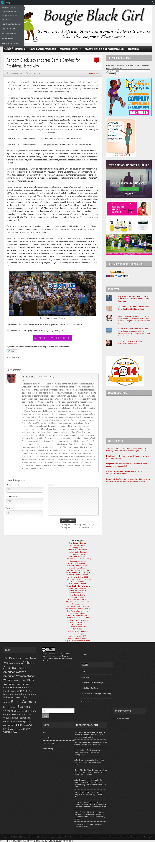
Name (13, 485)
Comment (51, 485)
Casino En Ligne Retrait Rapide (9, 29)
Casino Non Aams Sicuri (78, 627)
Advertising (20, 49)
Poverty (6, 725)
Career (7, 711)
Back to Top (146, 837)
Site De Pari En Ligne (77, 613)
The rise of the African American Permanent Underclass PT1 (130, 342)
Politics (92, 73)
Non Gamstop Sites (11, 24)
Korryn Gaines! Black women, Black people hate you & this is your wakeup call (89, 794)
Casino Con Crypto (78, 554)
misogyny (14, 721)
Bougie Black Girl (16, 73)
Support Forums (9, 15)
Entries (46, 738)
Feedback (6, 19)
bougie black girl (10, 707)
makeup (6, 721)
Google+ (84, 654)
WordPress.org (47, 749)
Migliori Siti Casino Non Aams (77, 602)
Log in (44, 732)
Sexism (12, 728)
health (28, 718)
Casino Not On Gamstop (77, 552)
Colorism (31, 711)
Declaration (133, 49)
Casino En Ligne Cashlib (77, 638)
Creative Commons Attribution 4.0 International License (57, 658)
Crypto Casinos (77, 604)
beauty (16, 680)
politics (28, 721)
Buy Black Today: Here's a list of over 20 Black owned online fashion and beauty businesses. (133, 298)
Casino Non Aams (77, 624)
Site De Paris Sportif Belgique (77, 606)
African (18, 663)
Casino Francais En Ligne (77, 622)
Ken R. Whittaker (67, 837)
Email (12, 496)
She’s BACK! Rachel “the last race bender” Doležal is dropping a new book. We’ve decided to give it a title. (126, 449)
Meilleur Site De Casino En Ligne (77, 572)
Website (9, 508)
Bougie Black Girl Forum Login (43, 49)
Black (24, 680)
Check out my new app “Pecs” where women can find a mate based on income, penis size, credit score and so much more (90, 804)
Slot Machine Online (77, 545)
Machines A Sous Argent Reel (10, 44)
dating (21, 714)
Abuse (11, 663)
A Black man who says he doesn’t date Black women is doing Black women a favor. (127, 472)
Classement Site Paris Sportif (77, 615)
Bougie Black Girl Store (70, 49)
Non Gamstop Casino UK (77, 599)
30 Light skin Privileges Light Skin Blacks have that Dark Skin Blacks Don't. (134, 308)
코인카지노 (77, 629)
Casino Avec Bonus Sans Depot (77, 617)
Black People (17, 697)
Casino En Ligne (77, 597)
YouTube (14, 732)
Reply (52, 377)
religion (26, 725)
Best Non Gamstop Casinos (77, 565)
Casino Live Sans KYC (77, 636)
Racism (18, 725)
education (27, 714)
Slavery (20, 729)
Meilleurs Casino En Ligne (77, 631)
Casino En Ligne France (77, 568)
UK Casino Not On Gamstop (77, 563)
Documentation (9, 11)
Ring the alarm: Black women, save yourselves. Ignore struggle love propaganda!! (88, 752)
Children (16, 711)
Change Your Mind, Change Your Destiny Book (104, 49)
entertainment (11, 717)
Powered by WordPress (129, 837)
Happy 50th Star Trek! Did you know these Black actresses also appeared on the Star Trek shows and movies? (128, 480)
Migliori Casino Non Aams (77, 595)
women (6, 731)
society (26, 728)
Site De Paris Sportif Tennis (77, 611)
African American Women (14, 674)
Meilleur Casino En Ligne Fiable (77, 608)
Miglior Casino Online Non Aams (77, 640)
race (11, 725)
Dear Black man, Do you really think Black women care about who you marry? (90, 743)
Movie (21, 721)
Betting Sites (77, 547)
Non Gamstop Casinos (77, 543)
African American (18, 665)
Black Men (25, 691)
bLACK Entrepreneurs (13, 687)
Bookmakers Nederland (7, 39)
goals (22, 717)
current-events (10, 714)
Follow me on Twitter (121, 718)
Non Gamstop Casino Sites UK (77, 570)
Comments (48, 743)
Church (23, 711)
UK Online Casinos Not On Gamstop (77, 559)
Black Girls (14, 691)
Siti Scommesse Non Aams (78, 620)
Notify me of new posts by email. (75, 527)
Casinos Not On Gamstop (77, 550)
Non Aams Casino (77, 581)
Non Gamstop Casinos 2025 (77, 577)
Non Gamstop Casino (78, 561)
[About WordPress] (2, 2)
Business (24, 706)
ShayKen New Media (84, 837)
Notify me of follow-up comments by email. (80, 524)
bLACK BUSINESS (23, 684)
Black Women (23, 701)
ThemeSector (115, 837)
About (83, 672)
